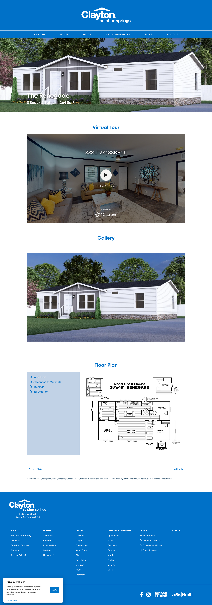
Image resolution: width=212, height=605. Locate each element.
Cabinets (80, 536)
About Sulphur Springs (21, 536)
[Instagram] (148, 594)
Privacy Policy (12, 600)
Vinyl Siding (81, 560)
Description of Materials (46, 381)
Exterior (111, 550)
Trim (78, 555)
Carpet (79, 540)
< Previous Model (35, 469)
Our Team (15, 540)
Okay (54, 590)
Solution (47, 550)
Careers (15, 550)
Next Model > (179, 469)
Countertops (81, 545)
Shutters (79, 570)
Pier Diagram (40, 391)
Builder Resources (148, 536)
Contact (172, 34)
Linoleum (80, 565)
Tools (148, 34)
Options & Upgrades (118, 34)
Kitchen (111, 560)
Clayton (47, 540)
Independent (49, 545)
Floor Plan (38, 386)
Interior (111, 555)
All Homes (48, 536)
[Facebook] (142, 594)
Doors (110, 570)
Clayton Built (17, 555)
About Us (39, 34)
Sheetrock (80, 575)
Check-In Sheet (149, 550)
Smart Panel (81, 550)
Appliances (113, 536)
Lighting (111, 565)
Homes (64, 34)
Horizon (47, 555)
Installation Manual (151, 540)
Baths (110, 540)
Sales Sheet (39, 377)
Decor (87, 34)
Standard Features (20, 545)
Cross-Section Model (152, 545)
